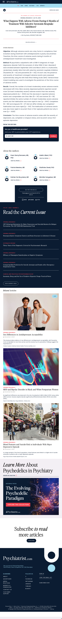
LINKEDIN (28, 584)
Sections (31, 5)
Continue (53, 136)
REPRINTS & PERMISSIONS (7, 586)
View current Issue (11, 283)
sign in (27, 193)
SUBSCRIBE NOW (44, 583)
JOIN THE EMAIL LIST (45, 577)
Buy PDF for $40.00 (31, 189)
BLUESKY (28, 588)
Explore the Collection (9, 475)
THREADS (28, 586)
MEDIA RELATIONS (6, 582)
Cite (37, 5)
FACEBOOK (28, 579)
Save (22, 5)
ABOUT (5, 576)
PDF (18, 5)
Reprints (42, 5)
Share (26, 5)
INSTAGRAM (29, 581)
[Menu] (4, 2)
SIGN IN (41, 573)
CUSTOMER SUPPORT (6, 592)
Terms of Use (16, 606)
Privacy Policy (8, 606)
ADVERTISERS (7, 579)
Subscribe (31, 540)
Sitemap (52, 609)
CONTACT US (7, 589)
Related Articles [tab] (30, 42)
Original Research (26, 18)
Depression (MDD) (54, 10)
